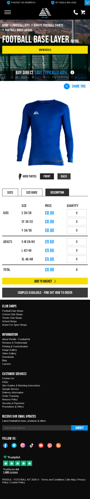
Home (5, 25)
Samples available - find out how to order (45, 292)
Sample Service (10, 389)
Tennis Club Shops (12, 318)
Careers (6, 364)
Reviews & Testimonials (14, 342)
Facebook (5, 445)
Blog (4, 360)
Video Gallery (9, 353)
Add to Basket (43, 281)
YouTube (41, 445)
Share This (79, 86)
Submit (79, 428)
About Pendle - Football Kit (16, 339)
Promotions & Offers (13, 406)
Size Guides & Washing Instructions (21, 385)
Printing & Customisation (15, 346)
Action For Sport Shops (14, 324)
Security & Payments (13, 403)
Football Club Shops (12, 311)
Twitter (14, 445)
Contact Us (8, 378)
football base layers (19, 30)
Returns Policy (10, 399)
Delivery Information (12, 392)
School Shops (9, 321)
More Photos (29, 176)
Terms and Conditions (52, 479)
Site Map (71, 479)
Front (46, 176)
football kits (21, 25)
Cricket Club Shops (12, 314)
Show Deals (45, 49)
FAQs (5, 382)
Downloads (8, 357)
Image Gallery (9, 350)
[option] (21, 2)
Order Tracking (10, 396)
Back (64, 176)
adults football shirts (48, 25)
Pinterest (50, 445)
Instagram (23, 445)
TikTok (31, 445)
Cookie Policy (17, 482)
